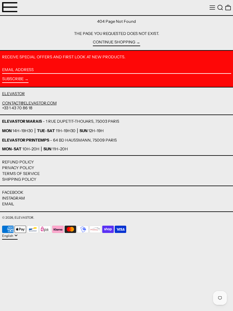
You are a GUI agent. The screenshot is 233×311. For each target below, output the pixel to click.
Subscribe (13, 78)
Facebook (12, 192)
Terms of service (21, 173)
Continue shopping (114, 42)
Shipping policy (19, 179)
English (8, 236)
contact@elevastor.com (29, 103)
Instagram (13, 198)
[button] (220, 8)
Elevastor (24, 218)
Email (8, 204)
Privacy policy (18, 167)
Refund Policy (18, 161)
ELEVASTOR (13, 93)
